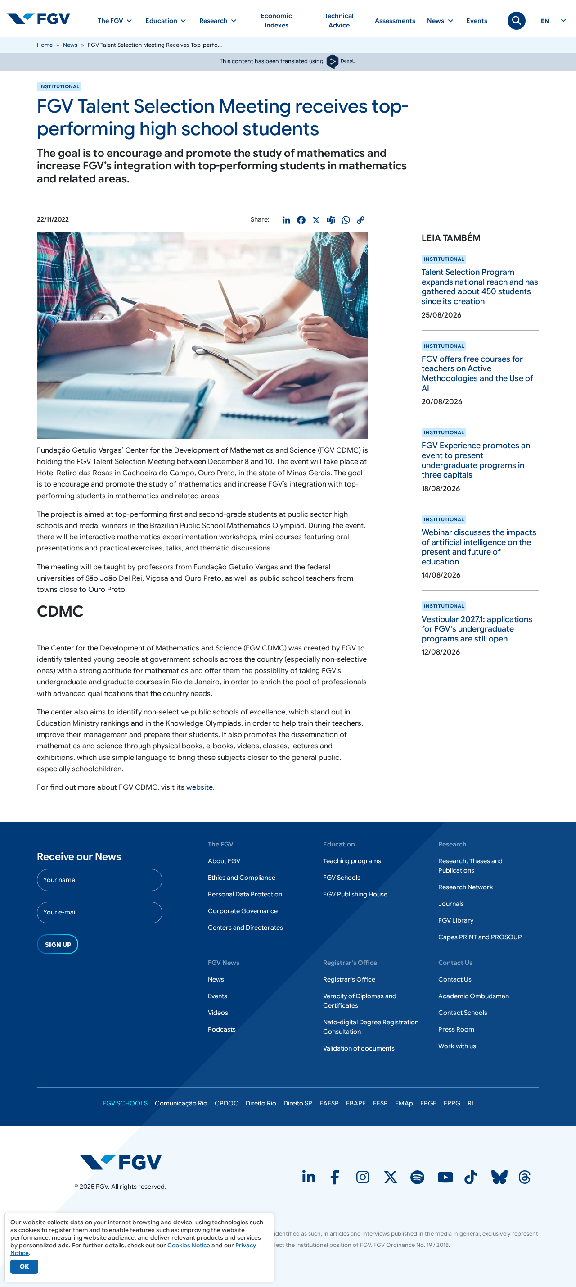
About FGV (224, 861)
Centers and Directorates (245, 927)
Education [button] (161, 21)
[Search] (517, 21)
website (199, 787)
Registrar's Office (349, 979)
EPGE (428, 1103)
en (545, 21)
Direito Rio (261, 1103)
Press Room (456, 1029)
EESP (380, 1103)
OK (24, 1266)
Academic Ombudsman (473, 996)
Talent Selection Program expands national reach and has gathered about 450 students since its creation (480, 286)
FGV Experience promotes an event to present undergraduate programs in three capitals (476, 460)
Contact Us (455, 979)
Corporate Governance (243, 911)
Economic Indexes (276, 20)
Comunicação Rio (181, 1103)
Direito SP (298, 1103)
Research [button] (213, 21)
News (70, 44)
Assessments (395, 21)
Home (45, 44)
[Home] (42, 18)
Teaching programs (352, 861)
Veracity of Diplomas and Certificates (359, 1001)
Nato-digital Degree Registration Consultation (370, 1027)
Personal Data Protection (245, 894)
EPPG (452, 1103)
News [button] (435, 21)
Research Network (465, 887)
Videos (218, 1013)
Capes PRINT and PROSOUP (480, 937)
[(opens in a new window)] (121, 1162)
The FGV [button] (110, 21)
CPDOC (226, 1103)
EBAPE (356, 1103)
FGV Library (455, 920)
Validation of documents (359, 1048)
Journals (451, 904)
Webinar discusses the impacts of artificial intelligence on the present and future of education (479, 547)
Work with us (457, 1046)
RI (470, 1103)
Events (476, 21)
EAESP (329, 1103)
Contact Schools (462, 1013)
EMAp (404, 1103)
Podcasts (222, 1029)
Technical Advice (339, 20)
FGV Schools (341, 877)
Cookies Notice (188, 1245)
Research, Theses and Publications (470, 865)
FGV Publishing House (355, 894)
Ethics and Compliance (241, 877)
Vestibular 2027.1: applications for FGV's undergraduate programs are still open (477, 629)
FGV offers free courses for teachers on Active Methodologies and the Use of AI (477, 373)
